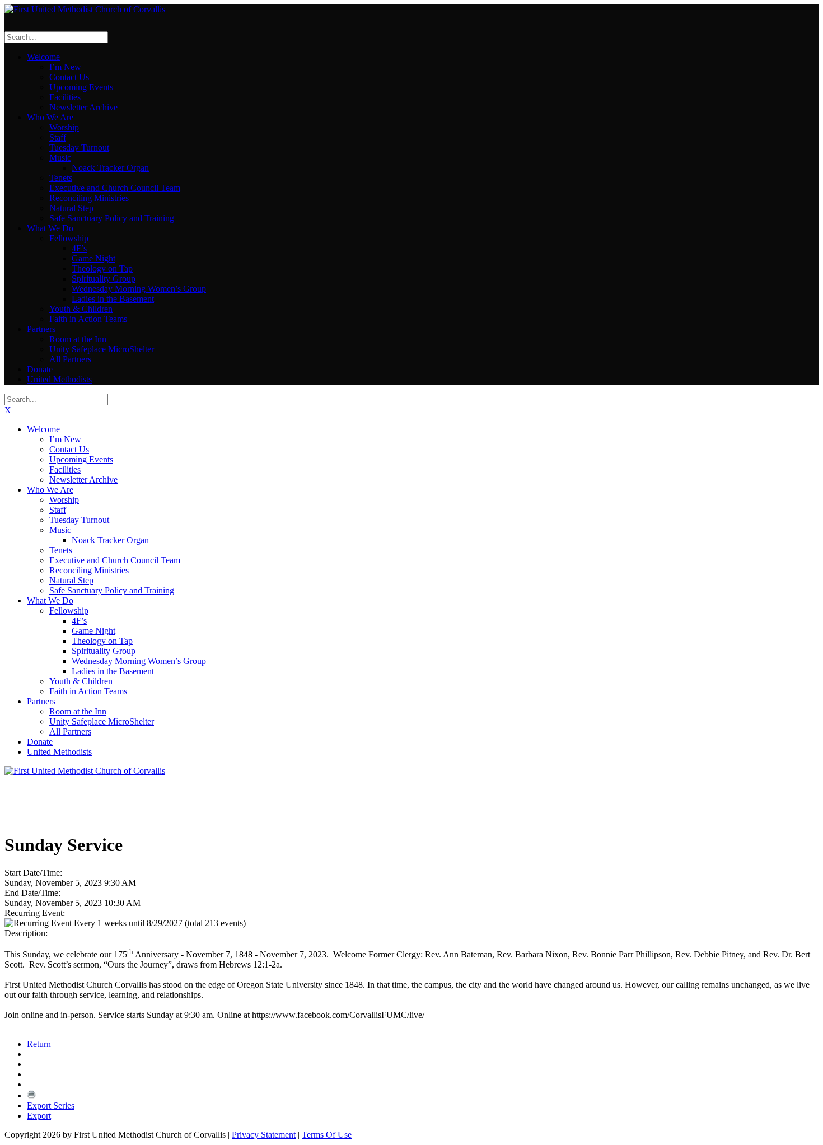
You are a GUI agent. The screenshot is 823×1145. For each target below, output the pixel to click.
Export (39, 1115)
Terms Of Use (327, 1134)
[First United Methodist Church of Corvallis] (84, 9)
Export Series (50, 1105)
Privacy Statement (264, 1134)
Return (39, 1044)
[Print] (31, 1095)
